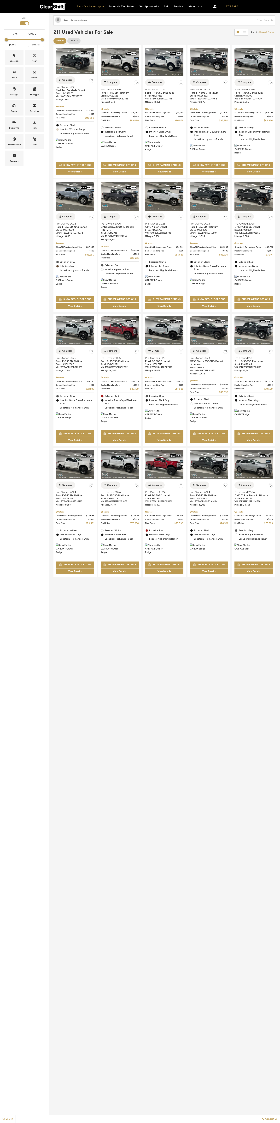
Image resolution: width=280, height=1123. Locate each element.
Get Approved (148, 6)
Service (178, 6)
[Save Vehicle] (91, 80)
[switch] (24, 20)
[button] (14, 57)
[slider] (6, 39)
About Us (194, 7)
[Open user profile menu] (215, 6)
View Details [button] (75, 172)
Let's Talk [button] (231, 6)
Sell (166, 6)
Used (24, 18)
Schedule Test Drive (121, 6)
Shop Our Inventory (89, 6)
